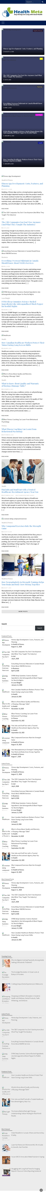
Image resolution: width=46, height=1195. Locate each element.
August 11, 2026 (9, 51)
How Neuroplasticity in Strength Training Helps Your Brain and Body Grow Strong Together (23, 583)
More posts (23, 611)
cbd (41, 59)
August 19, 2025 (7, 532)
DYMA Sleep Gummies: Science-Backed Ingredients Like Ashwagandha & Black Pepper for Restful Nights (23, 132)
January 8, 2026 (8, 164)
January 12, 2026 (9, 135)
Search (4, 624)
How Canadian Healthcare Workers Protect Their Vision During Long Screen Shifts (22, 160)
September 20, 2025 (8, 495)
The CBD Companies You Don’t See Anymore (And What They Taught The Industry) (22, 76)
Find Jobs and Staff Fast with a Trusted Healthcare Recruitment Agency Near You (20, 490)
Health (40, 143)
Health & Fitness (37, 31)
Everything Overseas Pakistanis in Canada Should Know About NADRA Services (22, 104)
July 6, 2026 (7, 79)
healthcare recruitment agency (24, 495)
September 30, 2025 (8, 435)
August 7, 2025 (7, 588)
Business (39, 87)
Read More (5, 208)
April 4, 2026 (7, 107)
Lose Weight (39, 115)
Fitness (4, 426)
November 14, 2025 (8, 389)
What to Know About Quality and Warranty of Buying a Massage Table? (20, 384)
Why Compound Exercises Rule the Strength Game (21, 527)
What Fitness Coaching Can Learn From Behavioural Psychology (19, 430)
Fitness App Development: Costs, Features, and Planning (23, 49)
